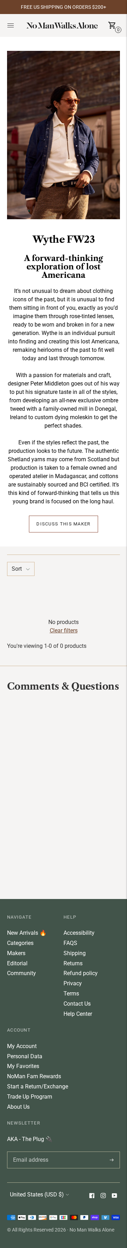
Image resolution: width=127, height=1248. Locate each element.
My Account (22, 1046)
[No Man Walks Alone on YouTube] (114, 1196)
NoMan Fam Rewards (34, 1076)
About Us (18, 1106)
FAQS (70, 943)
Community (21, 973)
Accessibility (79, 933)
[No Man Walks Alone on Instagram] (103, 1196)
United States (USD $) (37, 1194)
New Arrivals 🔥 (27, 933)
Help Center (78, 1014)
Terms (71, 993)
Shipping (75, 953)
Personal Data (24, 1056)
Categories (20, 943)
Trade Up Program (29, 1096)
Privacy (73, 983)
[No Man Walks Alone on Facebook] (91, 1196)
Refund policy (81, 973)
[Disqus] (63, 795)
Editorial (17, 963)
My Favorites (23, 1066)
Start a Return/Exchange (37, 1086)
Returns (73, 963)
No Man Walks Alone (91, 1230)
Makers (16, 953)
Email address (29, 1151)
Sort (17, 568)
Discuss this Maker (63, 524)
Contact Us (77, 1003)
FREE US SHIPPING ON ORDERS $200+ (63, 7)
